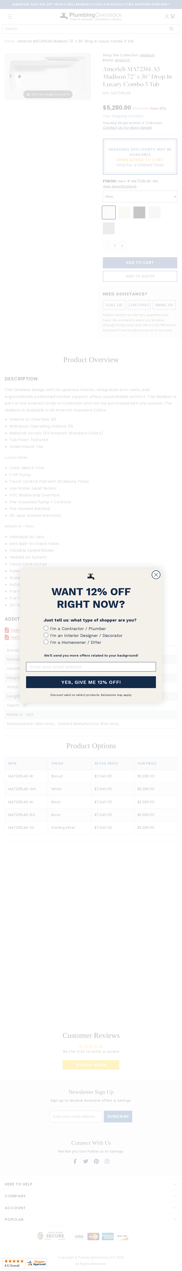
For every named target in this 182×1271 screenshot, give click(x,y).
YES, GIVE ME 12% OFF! (91, 682)
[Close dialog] (156, 575)
